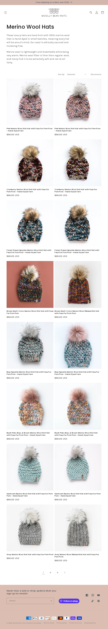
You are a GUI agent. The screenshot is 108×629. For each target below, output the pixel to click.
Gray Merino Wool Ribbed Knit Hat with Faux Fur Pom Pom (77, 556)
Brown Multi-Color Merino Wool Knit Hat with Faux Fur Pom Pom (30, 312)
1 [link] (43, 572)
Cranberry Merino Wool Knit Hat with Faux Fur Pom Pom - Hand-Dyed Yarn (28, 190)
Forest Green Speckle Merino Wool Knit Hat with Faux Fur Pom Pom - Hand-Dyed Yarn (29, 251)
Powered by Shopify (33, 623)
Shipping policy (90, 623)
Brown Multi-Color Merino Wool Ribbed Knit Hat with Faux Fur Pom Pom (77, 312)
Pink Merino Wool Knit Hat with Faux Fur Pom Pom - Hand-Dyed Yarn (29, 130)
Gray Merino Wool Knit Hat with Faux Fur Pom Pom (30, 555)
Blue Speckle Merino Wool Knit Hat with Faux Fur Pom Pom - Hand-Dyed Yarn (29, 373)
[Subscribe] (51, 601)
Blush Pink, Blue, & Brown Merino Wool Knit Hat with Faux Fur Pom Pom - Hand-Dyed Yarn (28, 434)
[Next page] (65, 572)
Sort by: (61, 74)
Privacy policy (62, 623)
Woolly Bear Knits (19, 623)
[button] (5, 12)
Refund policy (49, 623)
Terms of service (75, 623)
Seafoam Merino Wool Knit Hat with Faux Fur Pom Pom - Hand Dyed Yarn (30, 495)
